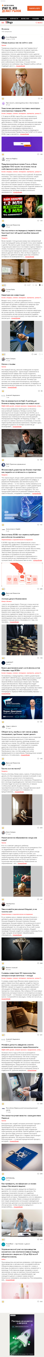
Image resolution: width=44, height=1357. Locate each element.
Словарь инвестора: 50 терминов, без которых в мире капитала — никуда (19, 974)
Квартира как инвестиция (13, 295)
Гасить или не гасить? (11, 768)
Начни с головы (8, 364)
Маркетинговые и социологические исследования (17, 539)
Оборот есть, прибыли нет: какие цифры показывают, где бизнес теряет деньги (20, 733)
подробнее (20, 66)
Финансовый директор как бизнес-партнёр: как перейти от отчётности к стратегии (21, 471)
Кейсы (3, 1259)
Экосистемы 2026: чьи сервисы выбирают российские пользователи (20, 535)
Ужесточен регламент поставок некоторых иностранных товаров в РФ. (21, 109)
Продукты (4, 238)
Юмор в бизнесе (7, 601)
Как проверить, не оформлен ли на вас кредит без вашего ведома (19, 1184)
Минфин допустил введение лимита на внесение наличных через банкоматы (20, 1045)
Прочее (4, 45)
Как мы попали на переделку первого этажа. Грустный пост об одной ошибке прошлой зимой (22, 233)
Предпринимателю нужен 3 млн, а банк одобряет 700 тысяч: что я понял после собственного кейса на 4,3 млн (19, 166)
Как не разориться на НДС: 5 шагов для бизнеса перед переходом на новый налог (21, 402)
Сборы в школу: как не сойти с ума (17, 43)
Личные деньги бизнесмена (14, 599)
